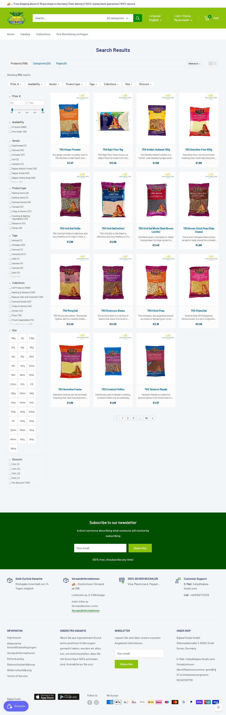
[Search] (137, 18)
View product (70, 122)
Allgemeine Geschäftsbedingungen (21, 645)
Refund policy (15, 658)
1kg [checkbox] (22, 338)
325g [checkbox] (13, 411)
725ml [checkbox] (22, 430)
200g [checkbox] (31, 375)
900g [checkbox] (31, 439)
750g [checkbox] (31, 430)
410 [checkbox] (13, 421)
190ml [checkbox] (22, 375)
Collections (43, 34)
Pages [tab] (61, 63)
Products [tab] (19, 63)
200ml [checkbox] (13, 384)
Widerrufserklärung (19, 670)
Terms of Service (17, 676)
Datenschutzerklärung (21, 664)
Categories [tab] (41, 63)
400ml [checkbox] (32, 411)
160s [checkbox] (13, 375)
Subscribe (140, 548)
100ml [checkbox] (31, 365)
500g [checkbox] (31, 421)
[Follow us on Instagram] (96, 702)
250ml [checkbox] (22, 393)
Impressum (14, 637)
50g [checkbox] (22, 356)
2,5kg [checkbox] (31, 338)
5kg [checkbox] (22, 347)
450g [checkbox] (22, 421)
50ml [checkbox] (31, 356)
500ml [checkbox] (13, 430)
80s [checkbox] (13, 365)
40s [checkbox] (13, 356)
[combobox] (67, 18)
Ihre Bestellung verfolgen (72, 34)
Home (10, 34)
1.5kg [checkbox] (13, 338)
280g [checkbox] (31, 393)
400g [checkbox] (22, 411)
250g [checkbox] (13, 393)
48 (146, 418)
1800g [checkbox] (13, 448)
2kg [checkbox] (13, 347)
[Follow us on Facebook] (89, 702)
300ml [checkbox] (22, 402)
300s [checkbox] (31, 402)
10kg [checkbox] (31, 347)
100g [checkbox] (22, 365)
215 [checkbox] (31, 384)
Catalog (25, 34)
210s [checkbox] (22, 384)
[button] (210, 63)
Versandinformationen (86, 610)
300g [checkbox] (13, 402)
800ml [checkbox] (13, 439)
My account (181, 20)
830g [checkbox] (22, 439)
